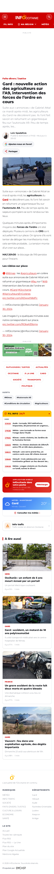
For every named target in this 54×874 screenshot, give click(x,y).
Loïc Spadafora (18, 133)
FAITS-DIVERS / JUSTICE (14, 806)
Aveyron (36, 814)
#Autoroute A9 (24, 397)
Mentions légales (10, 854)
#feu (34, 281)
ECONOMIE (8, 814)
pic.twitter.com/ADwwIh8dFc (20, 298)
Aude (34, 803)
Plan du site (8, 846)
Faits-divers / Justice (14, 78)
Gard (5, 199)
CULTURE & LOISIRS (12, 810)
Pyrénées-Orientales (42, 806)
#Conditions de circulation (17, 403)
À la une (29, 373)
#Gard (14, 289)
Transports (34, 380)
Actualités (42, 367)
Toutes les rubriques (12, 834)
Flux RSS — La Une (11, 842)
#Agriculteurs (41, 403)
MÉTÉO (45, 24)
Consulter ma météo (28, 513)
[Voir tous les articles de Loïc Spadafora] (5, 135)
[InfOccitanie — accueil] (27, 16)
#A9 (45, 281)
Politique (27, 386)
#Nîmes (10, 273)
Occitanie (13, 373)
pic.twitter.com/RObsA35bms (20, 324)
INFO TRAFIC (8, 799)
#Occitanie (24, 289)
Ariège (35, 818)
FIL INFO (8, 24)
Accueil (6, 831)
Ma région (27, 24)
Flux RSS (6, 838)
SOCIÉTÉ (6, 803)
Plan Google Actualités (13, 850)
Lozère (35, 810)
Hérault (35, 799)
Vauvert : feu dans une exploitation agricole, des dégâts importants (25, 744)
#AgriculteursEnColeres (16, 293)
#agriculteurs (29, 273)
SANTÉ (5, 818)
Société (17, 380)
